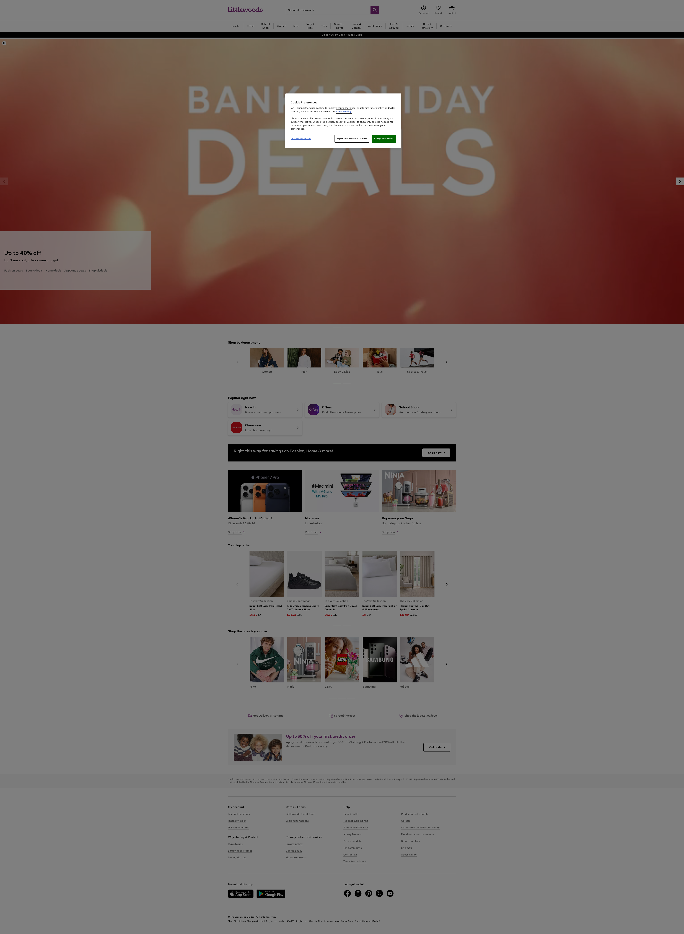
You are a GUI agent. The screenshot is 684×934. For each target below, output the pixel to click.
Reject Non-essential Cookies (351, 138)
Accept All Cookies (383, 138)
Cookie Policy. (344, 111)
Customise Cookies (301, 138)
